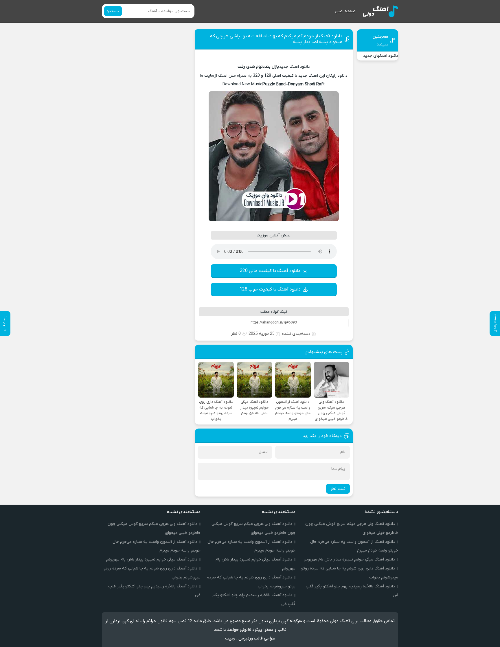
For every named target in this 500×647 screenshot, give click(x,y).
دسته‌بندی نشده (296, 334)
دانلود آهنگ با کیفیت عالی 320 (270, 271)
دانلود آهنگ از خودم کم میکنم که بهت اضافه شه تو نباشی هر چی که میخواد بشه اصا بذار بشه (276, 39)
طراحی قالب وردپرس (256, 638)
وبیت (230, 638)
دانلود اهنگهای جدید (380, 55)
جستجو (113, 11)
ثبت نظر (337, 489)
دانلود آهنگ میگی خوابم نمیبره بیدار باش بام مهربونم (349, 559)
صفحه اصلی (345, 11)
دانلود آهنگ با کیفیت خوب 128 (270, 289)
